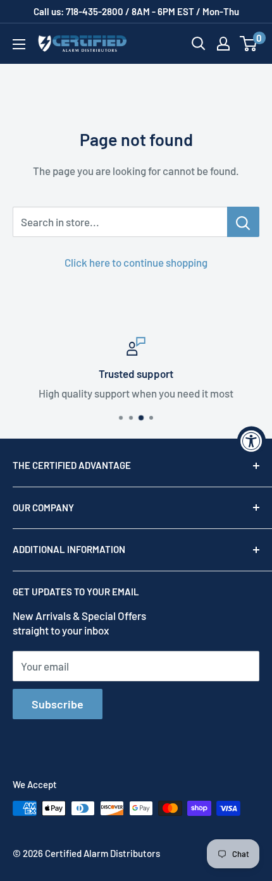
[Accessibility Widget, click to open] (251, 441)
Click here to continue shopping (136, 262)
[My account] (223, 44)
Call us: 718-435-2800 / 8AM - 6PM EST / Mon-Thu (136, 11)
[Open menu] (19, 44)
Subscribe (57, 704)
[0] (249, 43)
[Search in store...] (243, 222)
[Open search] (199, 44)
